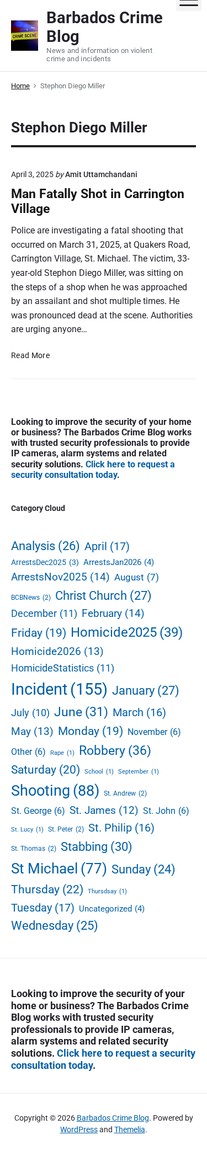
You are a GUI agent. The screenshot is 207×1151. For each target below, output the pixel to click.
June (81, 712)
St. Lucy (27, 829)
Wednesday (54, 925)
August (136, 577)
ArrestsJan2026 (118, 562)
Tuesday (43, 907)
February (113, 613)
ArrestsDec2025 (45, 562)
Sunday (144, 869)
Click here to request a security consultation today (93, 469)
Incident (59, 689)
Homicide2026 (57, 651)
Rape (62, 752)
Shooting (55, 791)
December (44, 613)
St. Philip (121, 828)
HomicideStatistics (62, 668)
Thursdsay (107, 891)
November (154, 732)
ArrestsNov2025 (60, 577)
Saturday (45, 769)
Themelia (129, 1129)
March (139, 712)
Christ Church (103, 596)
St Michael (59, 868)
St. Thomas (33, 848)
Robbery (115, 750)
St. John (166, 811)
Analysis (45, 546)
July (30, 712)
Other (28, 752)
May (32, 731)
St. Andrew (125, 793)
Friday (38, 633)
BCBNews (31, 597)
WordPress (79, 1129)
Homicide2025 (127, 632)
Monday (90, 731)
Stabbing (96, 846)
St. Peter (66, 829)
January (145, 690)
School (99, 771)
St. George (38, 811)
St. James (104, 810)
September (138, 771)
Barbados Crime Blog (113, 1117)
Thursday (47, 889)
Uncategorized (112, 909)
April (107, 546)
